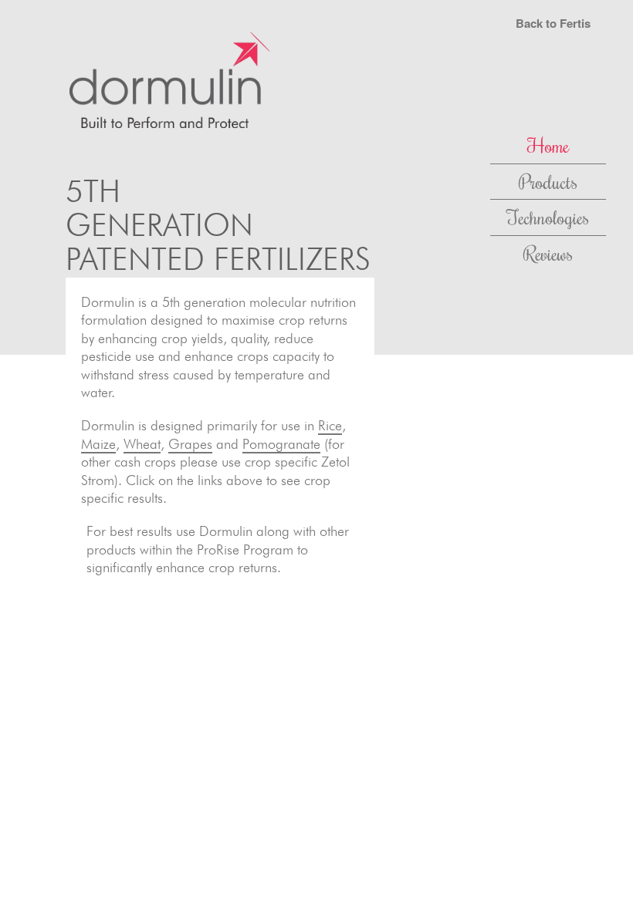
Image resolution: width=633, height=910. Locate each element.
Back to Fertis (553, 23)
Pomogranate (281, 444)
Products (548, 181)
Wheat (142, 444)
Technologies (548, 216)
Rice (330, 425)
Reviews (548, 253)
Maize (98, 444)
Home (548, 145)
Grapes (190, 444)
